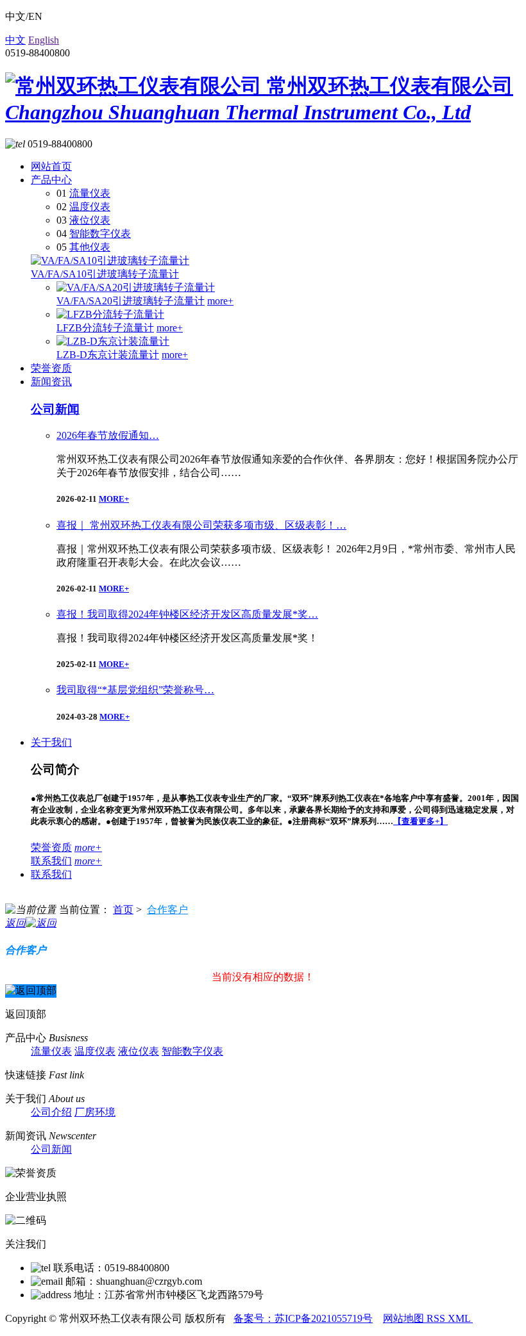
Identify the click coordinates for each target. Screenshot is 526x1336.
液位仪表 (89, 220)
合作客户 (167, 909)
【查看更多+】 (420, 821)
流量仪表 (89, 193)
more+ (220, 300)
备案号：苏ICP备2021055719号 (303, 1318)
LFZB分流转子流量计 (105, 327)
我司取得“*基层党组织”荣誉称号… (135, 689)
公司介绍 (51, 1112)
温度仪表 (89, 206)
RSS (437, 1318)
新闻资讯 (51, 381)
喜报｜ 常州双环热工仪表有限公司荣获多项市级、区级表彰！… (201, 525)
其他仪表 (89, 247)
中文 (15, 40)
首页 (123, 909)
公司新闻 (55, 409)
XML (460, 1318)
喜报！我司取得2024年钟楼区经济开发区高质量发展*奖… (187, 614)
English (43, 40)
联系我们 (51, 860)
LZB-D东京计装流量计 (107, 354)
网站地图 (405, 1318)
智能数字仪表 (100, 233)
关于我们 (51, 742)
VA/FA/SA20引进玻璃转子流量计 (130, 300)
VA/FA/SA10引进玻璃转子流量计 (105, 273)
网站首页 (51, 166)
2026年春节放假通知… (107, 435)
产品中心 (51, 179)
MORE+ (114, 499)
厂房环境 (94, 1112)
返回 (15, 923)
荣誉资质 (51, 368)
